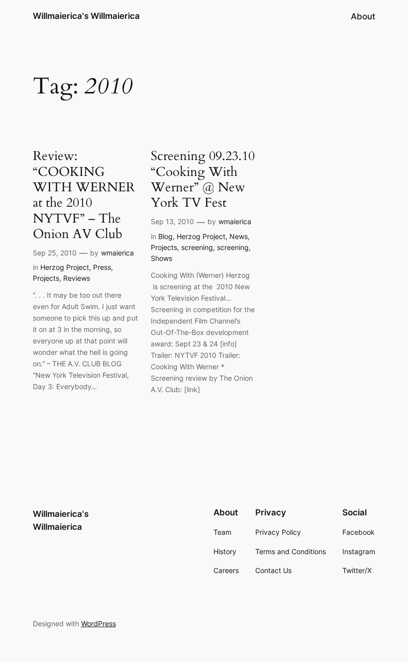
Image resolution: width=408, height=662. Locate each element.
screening (197, 247)
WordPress (98, 623)
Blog (165, 236)
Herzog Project (64, 267)
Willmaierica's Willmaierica (86, 16)
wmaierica (117, 252)
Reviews (76, 278)
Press (102, 267)
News (238, 236)
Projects (46, 278)
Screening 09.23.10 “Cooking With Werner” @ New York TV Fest (203, 179)
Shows (161, 258)
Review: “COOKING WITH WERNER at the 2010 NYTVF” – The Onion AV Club (84, 195)
